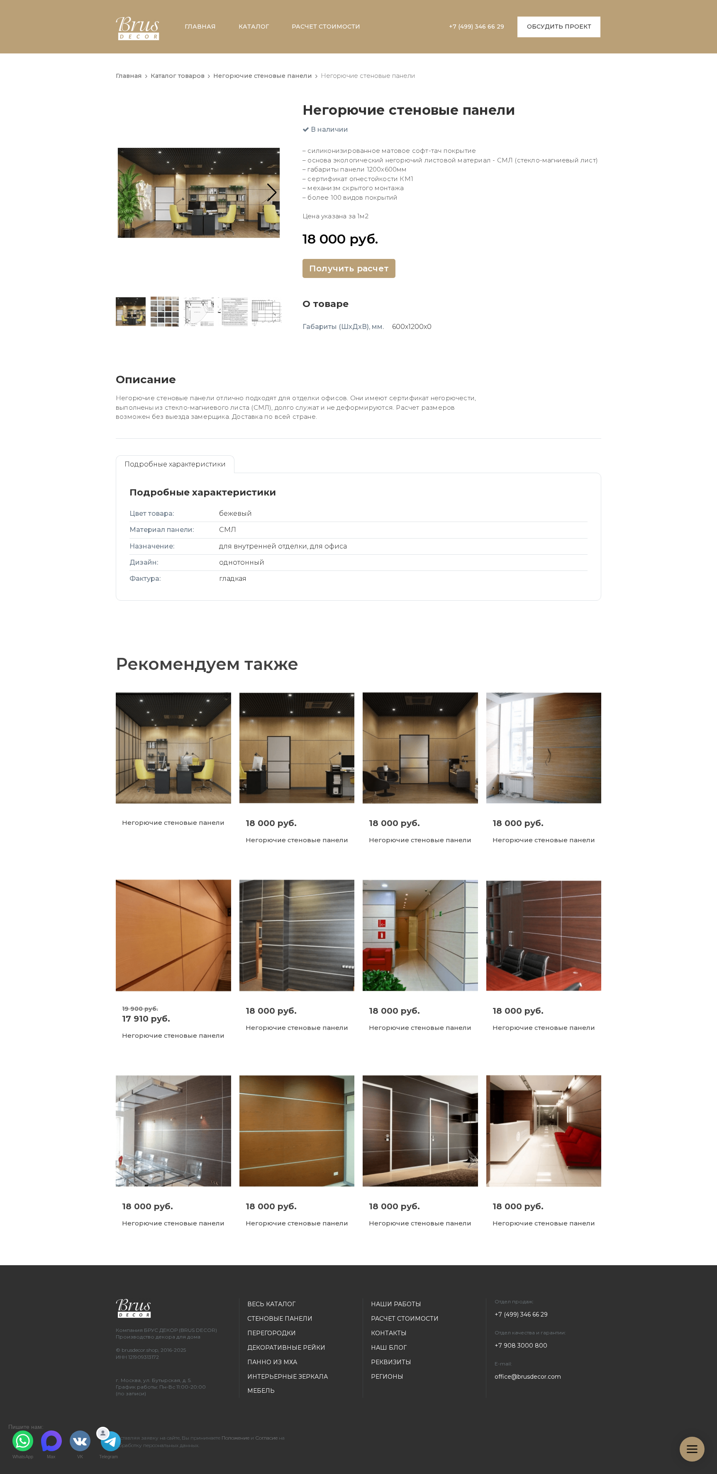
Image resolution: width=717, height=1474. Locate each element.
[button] (272, 193)
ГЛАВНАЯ (200, 26)
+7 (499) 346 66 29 (476, 26)
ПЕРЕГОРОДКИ (271, 1333)
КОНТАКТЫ (389, 1333)
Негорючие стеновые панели (262, 76)
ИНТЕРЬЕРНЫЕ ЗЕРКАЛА (287, 1376)
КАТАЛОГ (254, 26)
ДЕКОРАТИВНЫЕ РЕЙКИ (286, 1347)
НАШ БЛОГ (389, 1347)
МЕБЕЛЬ (261, 1390)
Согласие (266, 1438)
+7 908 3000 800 (521, 1345)
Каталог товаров (178, 76)
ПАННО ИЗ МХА (272, 1362)
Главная (129, 76)
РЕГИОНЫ (387, 1376)
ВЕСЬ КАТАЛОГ (271, 1304)
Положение (235, 1438)
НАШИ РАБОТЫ (396, 1304)
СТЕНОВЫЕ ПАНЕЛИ (279, 1318)
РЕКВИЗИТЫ (391, 1362)
